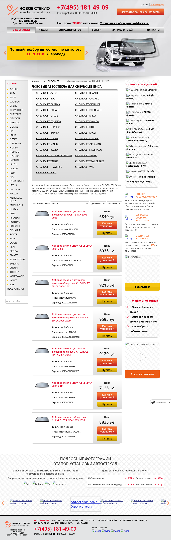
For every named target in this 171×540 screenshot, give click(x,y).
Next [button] (168, 503)
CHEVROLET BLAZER (86, 92)
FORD (13, 135)
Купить (107, 233)
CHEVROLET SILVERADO (88, 149)
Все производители (139, 182)
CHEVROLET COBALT (47, 110)
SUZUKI (14, 267)
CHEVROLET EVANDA (87, 121)
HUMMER (15, 151)
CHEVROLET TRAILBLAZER (89, 161)
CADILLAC (15, 101)
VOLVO (13, 280)
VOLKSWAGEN (18, 276)
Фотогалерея (142, 286)
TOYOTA (14, 272)
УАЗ (12, 284)
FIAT (12, 130)
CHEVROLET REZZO (47, 149)
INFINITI (14, 160)
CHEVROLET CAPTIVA (48, 104)
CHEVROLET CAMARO (87, 98)
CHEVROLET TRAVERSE (49, 166)
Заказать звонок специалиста (140, 12)
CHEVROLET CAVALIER (87, 104)
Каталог (35, 81)
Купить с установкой (107, 225)
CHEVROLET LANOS (47, 138)
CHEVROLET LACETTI (86, 132)
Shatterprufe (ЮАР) (136, 166)
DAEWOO (15, 122)
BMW (13, 97)
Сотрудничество (70, 29)
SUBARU (14, 263)
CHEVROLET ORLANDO (88, 144)
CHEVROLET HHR (85, 127)
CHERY (13, 105)
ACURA (14, 89)
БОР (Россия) (148, 176)
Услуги (97, 29)
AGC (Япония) (150, 89)
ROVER (13, 234)
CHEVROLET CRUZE (47, 115)
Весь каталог (15, 288)
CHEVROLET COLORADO (88, 110)
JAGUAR (14, 168)
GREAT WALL (17, 143)
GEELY (13, 139)
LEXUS (13, 185)
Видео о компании (142, 374)
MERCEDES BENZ (16, 199)
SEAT (12, 246)
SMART (14, 255)
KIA (12, 176)
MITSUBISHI (16, 205)
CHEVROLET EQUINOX (48, 121)
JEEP (12, 172)
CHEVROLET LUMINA (87, 138)
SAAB (13, 238)
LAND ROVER (17, 181)
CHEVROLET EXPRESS (48, 127)
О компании (21, 29)
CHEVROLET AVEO (46, 92)
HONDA (14, 147)
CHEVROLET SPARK (86, 155)
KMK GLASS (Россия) (140, 131)
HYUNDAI (15, 155)
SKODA (14, 251)
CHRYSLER (15, 114)
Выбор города (157, 4)
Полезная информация (133, 520)
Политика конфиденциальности (53, 523)
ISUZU (13, 164)
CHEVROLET (16, 110)
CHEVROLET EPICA (85, 115)
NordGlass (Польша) (136, 140)
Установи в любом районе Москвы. (124, 23)
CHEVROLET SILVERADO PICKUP (54, 155)
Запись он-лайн (123, 29)
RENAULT (15, 230)
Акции (43, 29)
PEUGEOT (15, 217)
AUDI (12, 93)
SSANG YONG (17, 259)
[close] (169, 402)
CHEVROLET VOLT (46, 172)
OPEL (13, 213)
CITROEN (15, 118)
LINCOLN (15, 189)
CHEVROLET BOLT (46, 98)
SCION (13, 242)
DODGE (14, 126)
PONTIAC (15, 221)
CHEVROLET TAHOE (47, 161)
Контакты (153, 29)
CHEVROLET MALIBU (47, 144)
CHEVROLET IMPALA (47, 132)
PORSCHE (15, 226)
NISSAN (14, 209)
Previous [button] (2, 503)
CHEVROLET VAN (84, 166)
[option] (25, 502)
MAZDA (14, 193)
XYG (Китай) (147, 171)
